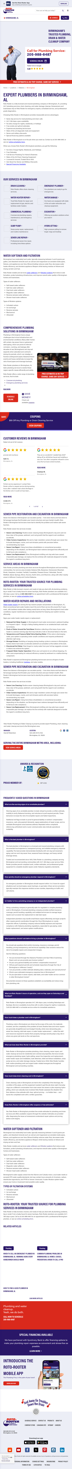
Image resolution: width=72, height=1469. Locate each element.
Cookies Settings (38, 1461)
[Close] (11, 1457)
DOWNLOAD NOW (11, 1383)
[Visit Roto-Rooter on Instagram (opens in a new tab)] (67, 729)
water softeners (32, 272)
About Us (59, 1420)
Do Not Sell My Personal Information (16, 1461)
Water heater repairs (10, 604)
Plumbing (8, 1248)
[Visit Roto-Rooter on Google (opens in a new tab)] (61, 729)
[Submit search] (63, 10)
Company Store (30, 1425)
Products (50, 1420)
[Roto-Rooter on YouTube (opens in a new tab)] (18, 1450)
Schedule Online (36, 60)
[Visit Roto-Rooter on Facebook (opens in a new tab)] (64, 729)
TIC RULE (47, 1465)
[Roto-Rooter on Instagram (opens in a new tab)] (53, 1450)
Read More (6, 389)
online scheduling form (25, 1219)
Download (64, 3)
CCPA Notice (38, 1465)
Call (65, 18)
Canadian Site (41, 1425)
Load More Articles (36, 1298)
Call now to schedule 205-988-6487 (13, 1318)
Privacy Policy (63, 1461)
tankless (27, 662)
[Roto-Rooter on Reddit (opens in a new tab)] (10, 1450)
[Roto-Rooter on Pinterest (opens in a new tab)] (44, 1450)
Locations (13, 88)
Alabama (21, 88)
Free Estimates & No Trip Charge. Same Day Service (36, 81)
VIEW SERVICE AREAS (13, 747)
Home (5, 88)
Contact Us (42, 1420)
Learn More (35, 1351)
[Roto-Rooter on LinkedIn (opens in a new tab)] (62, 1450)
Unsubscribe (51, 1461)
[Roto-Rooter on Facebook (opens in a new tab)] (27, 1450)
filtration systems (47, 272)
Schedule (55, 18)
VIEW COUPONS (35, 425)
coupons (31, 402)
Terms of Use (26, 1465)
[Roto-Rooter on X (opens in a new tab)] (36, 1450)
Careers (58, 1425)
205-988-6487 (39, 54)
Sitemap (50, 1425)
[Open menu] (68, 10)
